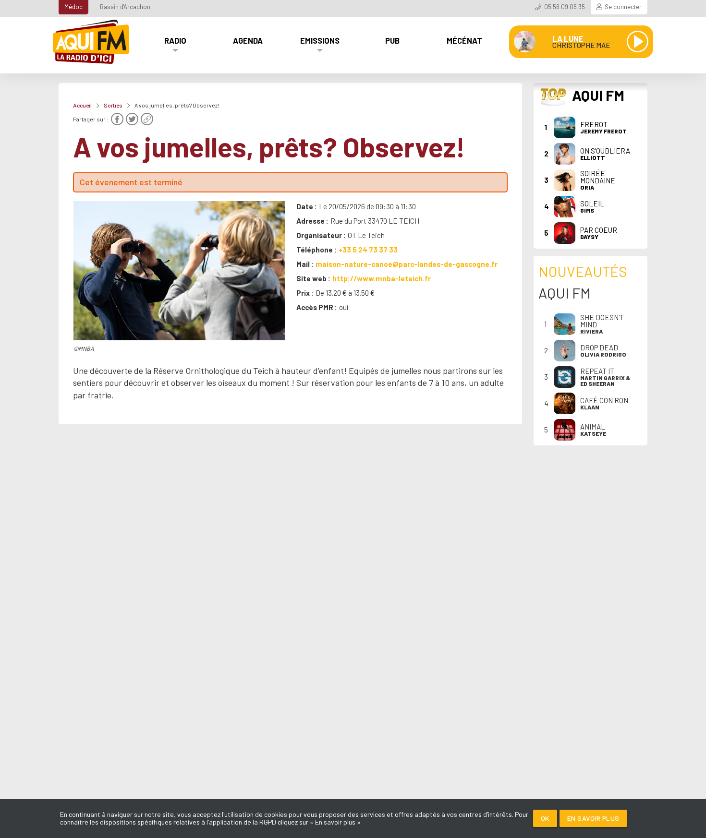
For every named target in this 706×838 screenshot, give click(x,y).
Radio (175, 40)
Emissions (320, 40)
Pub (392, 40)
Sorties (113, 105)
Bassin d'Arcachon (125, 7)
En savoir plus (593, 818)
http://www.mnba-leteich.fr (381, 278)
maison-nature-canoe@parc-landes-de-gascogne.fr (407, 264)
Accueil (82, 105)
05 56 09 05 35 (564, 7)
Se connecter (623, 7)
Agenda (248, 40)
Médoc (73, 7)
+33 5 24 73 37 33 (368, 249)
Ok (545, 818)
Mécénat (464, 40)
